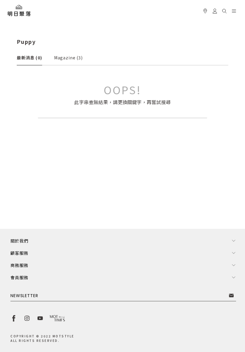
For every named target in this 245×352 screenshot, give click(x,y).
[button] (224, 10)
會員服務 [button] (19, 277)
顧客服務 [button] (19, 253)
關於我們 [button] (19, 241)
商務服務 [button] (19, 265)
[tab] (29, 57)
